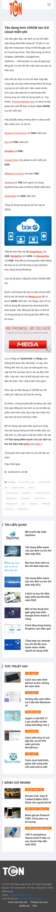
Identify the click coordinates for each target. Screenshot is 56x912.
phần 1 (28, 444)
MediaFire (16, 256)
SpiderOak (10, 196)
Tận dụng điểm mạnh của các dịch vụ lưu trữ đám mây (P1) (38, 581)
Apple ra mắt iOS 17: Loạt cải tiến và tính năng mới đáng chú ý (37, 721)
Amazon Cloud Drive (15, 133)
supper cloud (18, 487)
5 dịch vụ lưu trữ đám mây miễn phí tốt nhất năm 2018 (37, 596)
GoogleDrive (12, 493)
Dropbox (34, 503)
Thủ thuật (32, 673)
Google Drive (11, 160)
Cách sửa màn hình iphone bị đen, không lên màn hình (37, 683)
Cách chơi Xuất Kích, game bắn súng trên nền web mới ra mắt (37, 763)
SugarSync (36, 251)
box (23, 503)
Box (6, 142)
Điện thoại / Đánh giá (37, 809)
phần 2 (38, 444)
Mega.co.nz (35, 296)
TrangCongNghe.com (23, 101)
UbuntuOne (42, 256)
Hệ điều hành (33, 712)
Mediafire (25, 498)
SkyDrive (9, 182)
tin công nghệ (25, 898)
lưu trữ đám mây (26, 482)
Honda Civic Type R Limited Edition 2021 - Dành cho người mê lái (38, 799)
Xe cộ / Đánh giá (35, 790)
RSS (35, 906)
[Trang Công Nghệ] (13, 871)
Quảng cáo (24, 906)
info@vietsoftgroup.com (20, 895)
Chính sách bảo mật (17, 902)
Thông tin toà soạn (39, 902)
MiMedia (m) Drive (14, 173)
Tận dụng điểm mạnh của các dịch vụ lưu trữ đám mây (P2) (38, 550)
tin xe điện (37, 898)
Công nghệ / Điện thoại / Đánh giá (38, 828)
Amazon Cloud (42, 493)
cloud (31, 487)
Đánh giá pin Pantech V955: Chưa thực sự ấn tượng (37, 818)
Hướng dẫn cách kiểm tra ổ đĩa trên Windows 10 (37, 702)
